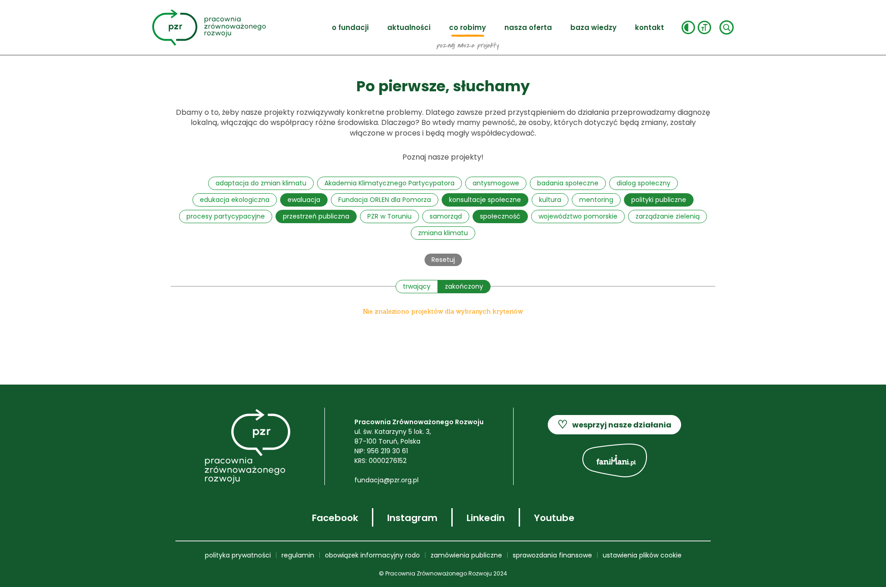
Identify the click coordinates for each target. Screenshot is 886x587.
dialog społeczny (643, 183)
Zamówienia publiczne (466, 555)
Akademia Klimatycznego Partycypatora (389, 183)
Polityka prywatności (238, 555)
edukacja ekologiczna (234, 199)
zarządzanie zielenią (667, 216)
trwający (417, 286)
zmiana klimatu (443, 232)
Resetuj (443, 259)
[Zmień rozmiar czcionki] (704, 27)
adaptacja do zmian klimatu (261, 183)
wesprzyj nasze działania (614, 424)
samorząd (446, 216)
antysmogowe (496, 183)
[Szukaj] (726, 27)
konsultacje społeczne (485, 199)
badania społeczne (568, 183)
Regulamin (297, 555)
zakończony (464, 286)
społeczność (500, 216)
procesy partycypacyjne (225, 216)
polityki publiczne (658, 199)
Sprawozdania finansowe (552, 555)
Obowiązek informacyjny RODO (372, 555)
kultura (550, 199)
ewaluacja (303, 199)
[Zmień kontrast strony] (688, 27)
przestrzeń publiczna (316, 216)
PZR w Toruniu (389, 216)
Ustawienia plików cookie (642, 555)
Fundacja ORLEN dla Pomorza (384, 199)
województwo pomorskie (578, 216)
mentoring (596, 199)
